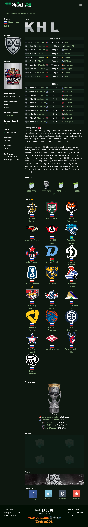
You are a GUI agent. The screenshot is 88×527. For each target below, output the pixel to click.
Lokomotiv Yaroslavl (50, 417)
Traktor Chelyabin (32, 372)
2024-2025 (61, 191)
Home (6, 13)
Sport (13, 13)
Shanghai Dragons (52, 328)
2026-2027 (8, 115)
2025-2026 (46, 191)
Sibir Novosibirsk (71, 328)
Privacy (71, 512)
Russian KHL (33, 13)
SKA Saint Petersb (32, 350)
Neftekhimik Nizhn (52, 307)
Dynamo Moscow (71, 263)
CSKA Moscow (50, 425)
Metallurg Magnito (32, 307)
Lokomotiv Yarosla (71, 285)
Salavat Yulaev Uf (71, 307)
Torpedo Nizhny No (71, 350)
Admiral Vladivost (32, 219)
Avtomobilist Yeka (51, 241)
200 (5, 123)
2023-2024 (76, 191)
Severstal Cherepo (32, 328)
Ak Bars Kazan (50, 422)
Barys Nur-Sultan (71, 241)
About (70, 510)
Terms (78, 510)
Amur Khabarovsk (71, 219)
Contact (71, 515)
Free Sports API (10, 515)
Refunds (79, 512)
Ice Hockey (22, 13)
